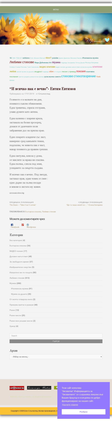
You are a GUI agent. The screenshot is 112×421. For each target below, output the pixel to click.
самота (58, 76)
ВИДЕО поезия (16, 251)
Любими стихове (22, 62)
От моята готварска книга (21, 299)
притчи (21, 77)
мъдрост (38, 71)
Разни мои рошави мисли (21, 320)
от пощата (57, 72)
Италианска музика (90, 58)
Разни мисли (15, 315)
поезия (81, 71)
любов (13, 71)
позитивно (90, 71)
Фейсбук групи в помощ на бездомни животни (31, 396)
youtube (55, 58)
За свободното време (19, 261)
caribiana (26, 58)
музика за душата (28, 71)
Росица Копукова (91, 62)
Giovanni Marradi (39, 58)
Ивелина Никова (76, 58)
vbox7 (48, 57)
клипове (97, 66)
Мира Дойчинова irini (43, 62)
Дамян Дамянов (64, 58)
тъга (98, 76)
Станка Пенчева (21, 67)
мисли (19, 71)
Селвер (12, 67)
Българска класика (33, 211)
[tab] (15, 226)
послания (14, 76)
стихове (67, 75)
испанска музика (86, 67)
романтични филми (37, 76)
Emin (31, 58)
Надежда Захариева (68, 63)
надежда (46, 72)
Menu (56, 10)
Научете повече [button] (70, 405)
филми (12, 80)
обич (51, 71)
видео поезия (60, 67)
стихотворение (85, 75)
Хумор (12, 326)
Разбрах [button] (84, 412)
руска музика (49, 76)
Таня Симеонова (33, 67)
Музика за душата (19, 294)
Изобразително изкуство (20, 267)
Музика (56, 62)
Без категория (16, 240)
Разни (12, 310)
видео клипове (47, 66)
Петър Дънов (80, 63)
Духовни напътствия (19, 256)
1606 (13, 58)
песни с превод (69, 71)
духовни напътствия (73, 67)
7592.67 (19, 58)
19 (10, 58)
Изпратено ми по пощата (21, 272)
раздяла (27, 77)
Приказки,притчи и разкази (21, 304)
